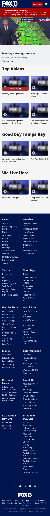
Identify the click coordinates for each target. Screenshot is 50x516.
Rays (4, 277)
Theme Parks (8, 324)
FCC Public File (29, 402)
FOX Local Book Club (30, 359)
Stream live (7, 422)
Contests (27, 373)
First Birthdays (29, 295)
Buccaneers (7, 274)
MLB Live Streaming (27, 434)
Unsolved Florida (9, 250)
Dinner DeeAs (8, 317)
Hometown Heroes (28, 281)
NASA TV (27, 337)
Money (6, 350)
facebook (15, 486)
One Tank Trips (8, 320)
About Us (28, 380)
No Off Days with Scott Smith (9, 284)
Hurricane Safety (30, 241)
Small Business (8, 367)
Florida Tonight (8, 314)
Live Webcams (29, 232)
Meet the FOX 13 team (30, 385)
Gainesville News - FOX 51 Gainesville (10, 393)
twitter (20, 486)
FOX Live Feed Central (29, 333)
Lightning (6, 280)
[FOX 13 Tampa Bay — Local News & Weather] (10, 4)
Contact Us (28, 408)
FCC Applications (30, 405)
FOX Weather (28, 253)
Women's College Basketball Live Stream (30, 461)
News (5, 219)
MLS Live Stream (30, 472)
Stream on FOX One (29, 417)
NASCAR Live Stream (28, 440)
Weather (28, 219)
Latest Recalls (8, 358)
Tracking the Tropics (28, 246)
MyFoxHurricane (30, 250)
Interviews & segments (7, 426)
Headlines (27, 354)
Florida (5, 232)
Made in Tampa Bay (9, 328)
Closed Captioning (31, 399)
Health (5, 238)
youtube (30, 486)
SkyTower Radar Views (30, 224)
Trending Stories (30, 363)
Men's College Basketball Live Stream (29, 453)
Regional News (7, 381)
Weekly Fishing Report (8, 290)
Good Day (29, 270)
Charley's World (29, 277)
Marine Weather (30, 235)
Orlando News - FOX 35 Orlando (9, 388)
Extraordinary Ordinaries (28, 287)
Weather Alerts (29, 238)
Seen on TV (7, 253)
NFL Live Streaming (27, 423)
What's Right (7, 311)
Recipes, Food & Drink (9, 333)
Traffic (26, 274)
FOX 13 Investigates (7, 246)
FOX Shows (28, 366)
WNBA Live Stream (28, 467)
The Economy (8, 364)
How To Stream (30, 311)
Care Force (7, 344)
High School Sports (10, 295)
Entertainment (32, 350)
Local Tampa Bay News (9, 227)
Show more (7, 61)
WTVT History (29, 396)
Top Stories (7, 223)
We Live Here (10, 307)
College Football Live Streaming (30, 429)
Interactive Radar (30, 229)
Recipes (26, 291)
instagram (25, 486)
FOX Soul (27, 328)
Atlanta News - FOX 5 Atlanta (8, 399)
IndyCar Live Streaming (28, 446)
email (35, 486)
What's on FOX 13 (30, 370)
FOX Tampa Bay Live (30, 342)
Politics (5, 241)
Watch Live (37, 4)
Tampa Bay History (7, 339)
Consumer (6, 235)
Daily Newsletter (9, 260)
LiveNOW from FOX (29, 321)
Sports (6, 270)
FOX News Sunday (10, 257)
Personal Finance (9, 361)
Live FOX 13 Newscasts (28, 315)
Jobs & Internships (31, 392)
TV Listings (27, 389)
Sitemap (5, 263)
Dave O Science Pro (30, 299)
